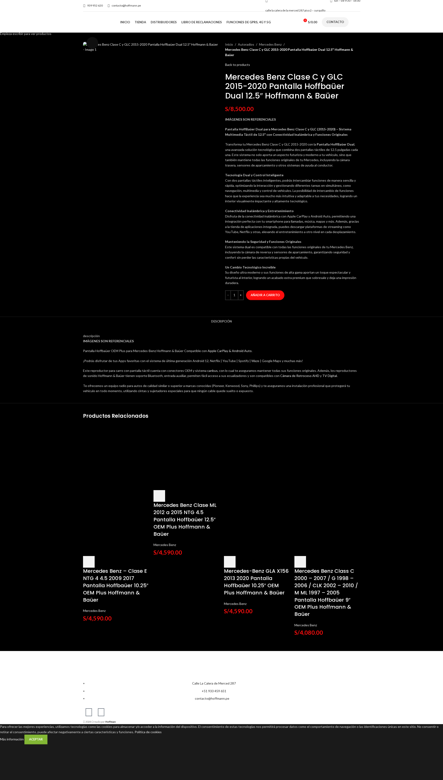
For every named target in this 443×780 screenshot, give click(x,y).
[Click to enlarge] (92, 43)
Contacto (335, 22)
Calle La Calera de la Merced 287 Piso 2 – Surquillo (295, 10)
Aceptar (36, 739)
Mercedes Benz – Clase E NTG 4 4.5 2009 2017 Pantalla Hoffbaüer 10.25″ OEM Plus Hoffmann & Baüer (115, 585)
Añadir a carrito (265, 295)
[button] (89, 562)
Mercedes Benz (94, 611)
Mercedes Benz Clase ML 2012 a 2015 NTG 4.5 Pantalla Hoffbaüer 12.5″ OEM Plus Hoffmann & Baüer (185, 519)
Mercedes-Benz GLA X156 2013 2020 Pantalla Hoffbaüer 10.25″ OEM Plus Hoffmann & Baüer (256, 581)
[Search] (296, 22)
